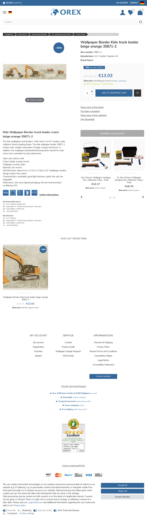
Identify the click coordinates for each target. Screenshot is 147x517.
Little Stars (80, 34)
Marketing (26, 510)
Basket (38, 356)
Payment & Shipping (103, 342)
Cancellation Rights (103, 356)
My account (122, 3)
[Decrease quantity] (92, 94)
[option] (95, 164)
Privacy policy (19, 505)
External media (45, 510)
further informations (49, 194)
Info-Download (87, 119)
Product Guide (68, 347)
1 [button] (110, 197)
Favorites (38, 351)
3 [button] (114, 197)
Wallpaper (22, 34)
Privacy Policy (103, 347)
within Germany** (74, 409)
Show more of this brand (92, 107)
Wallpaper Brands (39, 34)
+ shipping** (122, 81)
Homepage (9, 34)
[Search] (140, 22)
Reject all (122, 491)
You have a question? (90, 111)
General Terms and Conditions (103, 351)
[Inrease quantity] (92, 91)
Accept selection (122, 497)
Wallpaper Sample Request (68, 351)
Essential (11, 510)
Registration (38, 347)
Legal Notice (103, 360)
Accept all (122, 485)
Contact (134, 3)
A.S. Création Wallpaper (61, 34)
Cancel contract (103, 376)
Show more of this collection (94, 115)
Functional (12, 513)
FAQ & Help (68, 356)
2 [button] (112, 197)
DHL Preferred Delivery (68, 510)
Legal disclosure (35, 502)
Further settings (27, 513)
